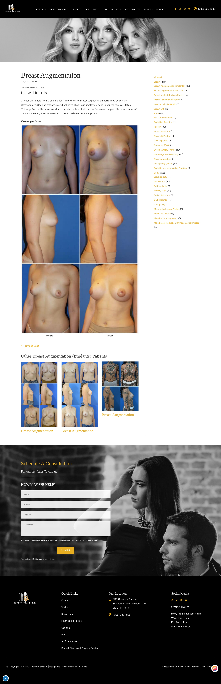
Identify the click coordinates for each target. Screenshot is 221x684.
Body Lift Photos (162, 195)
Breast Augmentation (51, 75)
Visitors (65, 607)
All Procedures (69, 641)
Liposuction (159, 181)
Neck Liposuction (162, 159)
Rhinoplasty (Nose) (163, 163)
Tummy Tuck (160, 190)
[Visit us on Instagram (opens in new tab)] (185, 9)
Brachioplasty (160, 177)
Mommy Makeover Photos (166, 209)
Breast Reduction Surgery (166, 99)
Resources (67, 614)
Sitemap (211, 666)
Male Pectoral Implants (165, 218)
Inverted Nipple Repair (165, 104)
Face (156, 113)
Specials (65, 627)
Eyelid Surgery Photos (164, 149)
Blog (63, 634)
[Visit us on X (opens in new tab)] (180, 9)
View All (158, 77)
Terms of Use (198, 666)
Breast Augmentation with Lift (168, 90)
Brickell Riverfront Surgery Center (79, 648)
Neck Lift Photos (162, 136)
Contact (65, 600)
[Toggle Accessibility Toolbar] (6, 678)
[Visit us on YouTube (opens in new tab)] (189, 9)
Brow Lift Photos (162, 131)
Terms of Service (86, 540)
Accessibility (168, 666)
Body (156, 172)
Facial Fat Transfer (163, 122)
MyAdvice (82, 666)
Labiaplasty (159, 204)
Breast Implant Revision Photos (169, 95)
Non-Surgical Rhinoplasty (166, 154)
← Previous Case (30, 345)
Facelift (157, 126)
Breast (157, 82)
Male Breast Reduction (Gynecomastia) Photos (176, 223)
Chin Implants (160, 140)
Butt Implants (160, 186)
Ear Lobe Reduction (163, 117)
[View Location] (111, 599)
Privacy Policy (69, 540)
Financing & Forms (71, 620)
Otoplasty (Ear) (161, 145)
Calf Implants (160, 200)
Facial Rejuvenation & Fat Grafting (170, 168)
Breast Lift (159, 109)
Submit (65, 550)
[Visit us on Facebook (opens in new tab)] (176, 9)
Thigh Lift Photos (162, 213)
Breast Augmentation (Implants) (169, 86)
